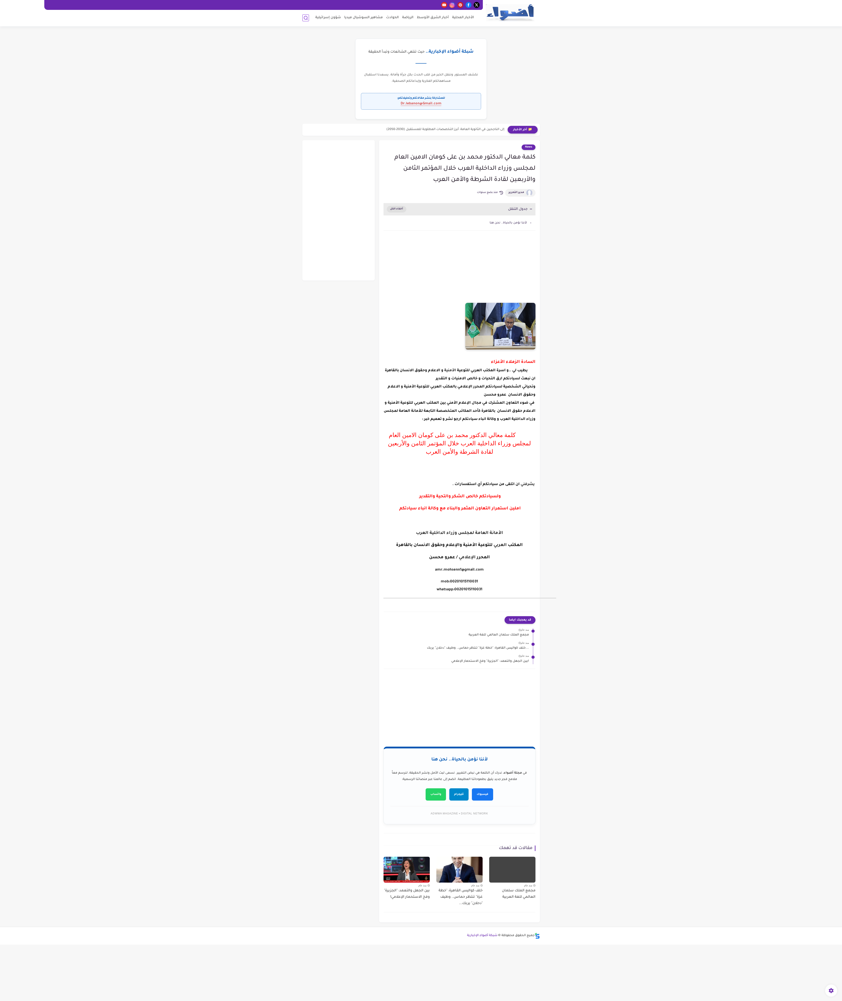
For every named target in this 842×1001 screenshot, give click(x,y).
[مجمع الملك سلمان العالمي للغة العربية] (512, 870)
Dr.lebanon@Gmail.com (421, 104)
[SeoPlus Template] (537, 936)
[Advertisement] (459, 271)
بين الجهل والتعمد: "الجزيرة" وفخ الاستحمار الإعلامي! (490, 661)
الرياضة (408, 18)
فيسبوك (482, 794)
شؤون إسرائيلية (328, 18)
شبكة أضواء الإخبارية (482, 935)
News (528, 147)
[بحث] (305, 17)
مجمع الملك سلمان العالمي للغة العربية (499, 635)
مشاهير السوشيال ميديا (363, 18)
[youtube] (444, 5)
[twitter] (477, 5)
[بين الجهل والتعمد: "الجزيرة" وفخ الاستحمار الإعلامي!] (407, 870)
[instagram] (452, 5)
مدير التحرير (516, 192)
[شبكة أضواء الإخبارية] (510, 12)
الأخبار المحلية (463, 18)
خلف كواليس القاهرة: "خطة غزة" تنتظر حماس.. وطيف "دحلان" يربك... (478, 648)
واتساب (435, 794)
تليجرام (459, 794)
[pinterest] (460, 5)
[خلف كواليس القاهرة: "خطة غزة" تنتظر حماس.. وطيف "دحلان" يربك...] (459, 870)
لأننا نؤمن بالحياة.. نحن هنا (508, 223)
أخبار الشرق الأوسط (433, 18)
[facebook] (468, 5)
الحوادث (392, 18)
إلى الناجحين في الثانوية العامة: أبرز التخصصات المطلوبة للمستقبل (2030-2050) (445, 129)
